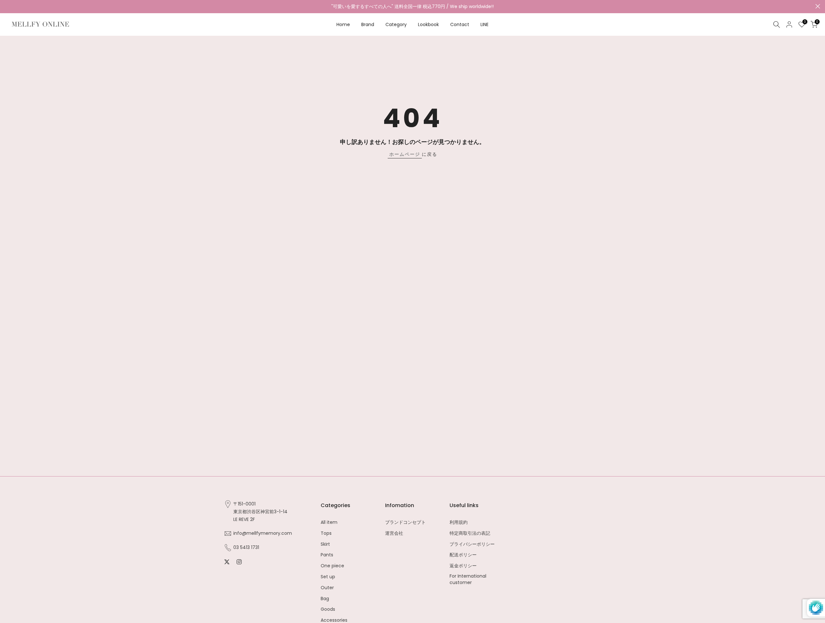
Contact (459, 24)
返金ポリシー (463, 566)
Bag (325, 598)
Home (343, 24)
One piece (332, 566)
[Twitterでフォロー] (227, 562)
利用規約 (459, 522)
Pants (327, 555)
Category (396, 24)
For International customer (468, 579)
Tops (326, 533)
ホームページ (404, 154)
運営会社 (394, 533)
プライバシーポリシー (472, 544)
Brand (367, 24)
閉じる (7, 6)
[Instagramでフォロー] (239, 562)
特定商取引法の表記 (470, 533)
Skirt (325, 544)
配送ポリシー (463, 555)
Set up (328, 576)
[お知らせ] (412, 7)
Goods (328, 609)
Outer (327, 587)
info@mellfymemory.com (262, 533)
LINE (484, 24)
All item (329, 522)
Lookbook (428, 24)
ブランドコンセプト (405, 522)
